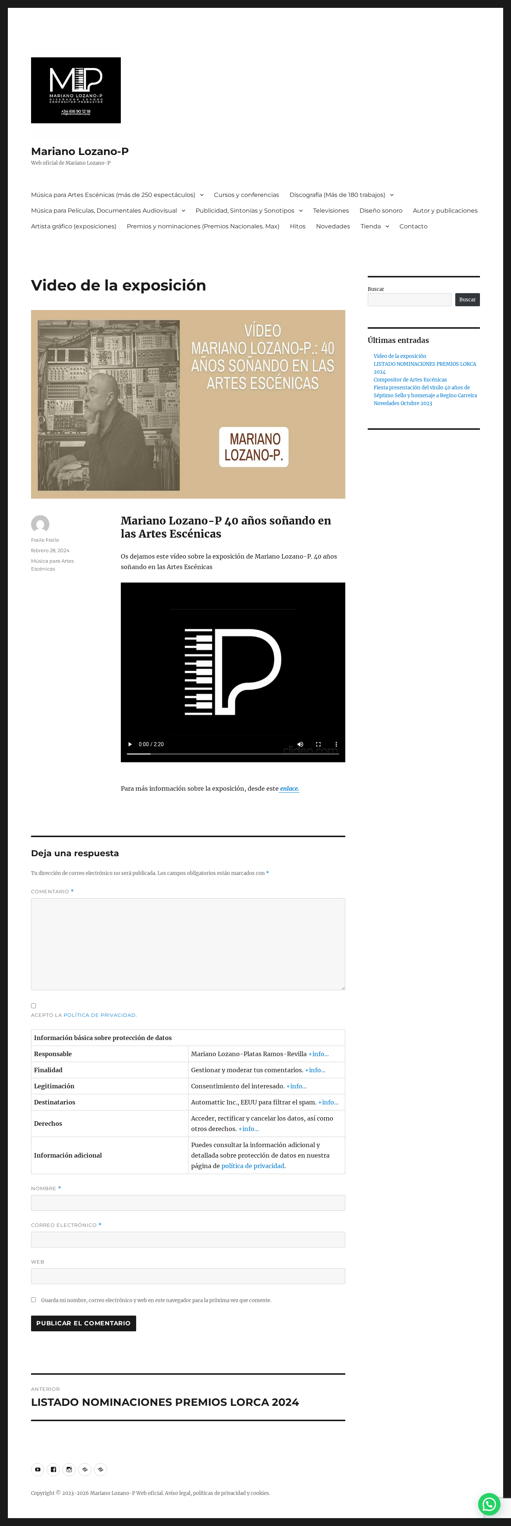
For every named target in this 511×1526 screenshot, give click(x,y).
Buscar (376, 289)
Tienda (371, 226)
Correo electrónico (66, 1225)
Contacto (414, 226)
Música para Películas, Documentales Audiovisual (104, 210)
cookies (260, 1493)
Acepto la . (84, 1015)
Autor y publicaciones (445, 210)
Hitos (298, 226)
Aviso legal (177, 1493)
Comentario (52, 891)
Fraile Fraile (45, 540)
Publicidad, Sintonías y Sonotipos (245, 210)
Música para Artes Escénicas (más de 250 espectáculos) (113, 194)
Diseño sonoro (381, 210)
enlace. (289, 788)
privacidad (233, 1493)
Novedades (333, 226)
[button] (489, 1504)
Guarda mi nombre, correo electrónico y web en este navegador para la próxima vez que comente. (156, 1300)
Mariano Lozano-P (80, 151)
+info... (318, 1054)
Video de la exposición (400, 356)
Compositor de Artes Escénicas (410, 380)
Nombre (46, 1188)
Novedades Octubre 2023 (403, 403)
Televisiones (331, 210)
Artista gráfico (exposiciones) (73, 226)
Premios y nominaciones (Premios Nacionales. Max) (203, 226)
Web (38, 1262)
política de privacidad (100, 1015)
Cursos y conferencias (246, 194)
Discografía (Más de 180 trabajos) (337, 194)
